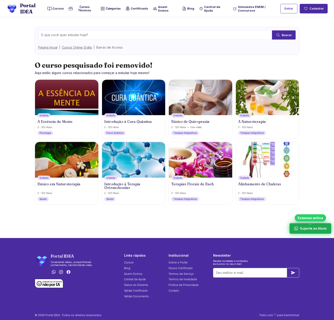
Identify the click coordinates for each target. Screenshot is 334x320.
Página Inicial (47, 47)
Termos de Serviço (181, 273)
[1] (293, 273)
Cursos (58, 8)
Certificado (139, 8)
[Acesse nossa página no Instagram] (61, 272)
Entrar (288, 8)
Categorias (113, 9)
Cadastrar (316, 8)
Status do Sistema (136, 285)
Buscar (287, 35)
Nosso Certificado (181, 268)
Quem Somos (163, 8)
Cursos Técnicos (83, 8)
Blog (190, 8)
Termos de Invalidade (183, 279)
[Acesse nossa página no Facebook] (69, 272)
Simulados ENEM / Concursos (252, 8)
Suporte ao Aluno (313, 228)
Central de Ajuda (212, 8)
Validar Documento (136, 296)
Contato (174, 290)
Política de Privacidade (184, 285)
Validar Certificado (136, 290)
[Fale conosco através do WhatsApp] (54, 272)
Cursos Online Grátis (77, 47)
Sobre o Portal (178, 262)
